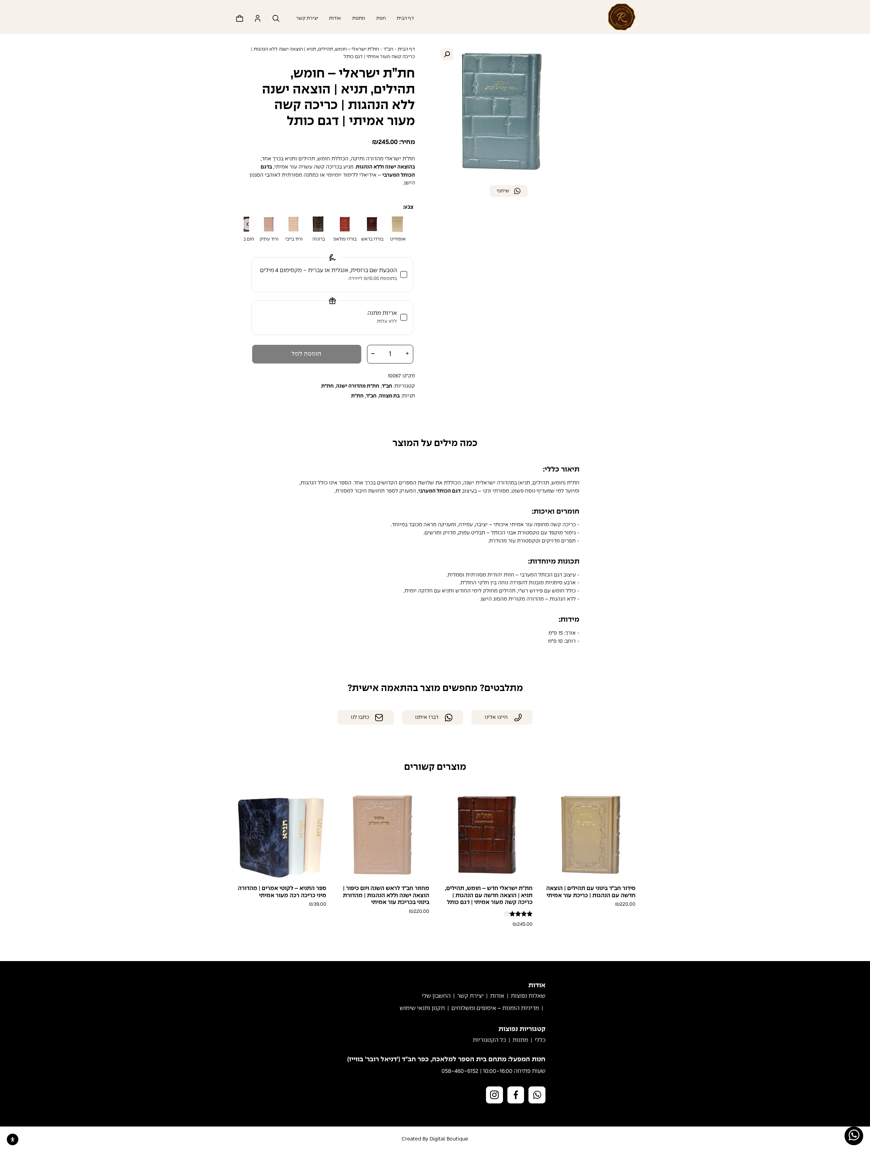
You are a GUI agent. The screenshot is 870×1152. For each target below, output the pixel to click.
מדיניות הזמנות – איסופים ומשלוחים (495, 1008)
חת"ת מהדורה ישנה (357, 386)
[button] (447, 54)
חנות (381, 18)
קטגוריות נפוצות (522, 1029)
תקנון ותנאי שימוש (422, 1008)
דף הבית (405, 18)
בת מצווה (389, 396)
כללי (540, 1040)
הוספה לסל (306, 354)
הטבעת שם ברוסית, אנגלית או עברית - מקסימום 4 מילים (328, 274)
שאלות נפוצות (528, 996)
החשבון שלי (436, 996)
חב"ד (388, 49)
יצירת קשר (307, 18)
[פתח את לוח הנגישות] (12, 1139)
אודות (335, 18)
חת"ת (357, 396)
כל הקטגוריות (489, 1040)
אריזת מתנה (382, 317)
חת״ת (327, 386)
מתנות (358, 18)
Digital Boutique (449, 1139)
